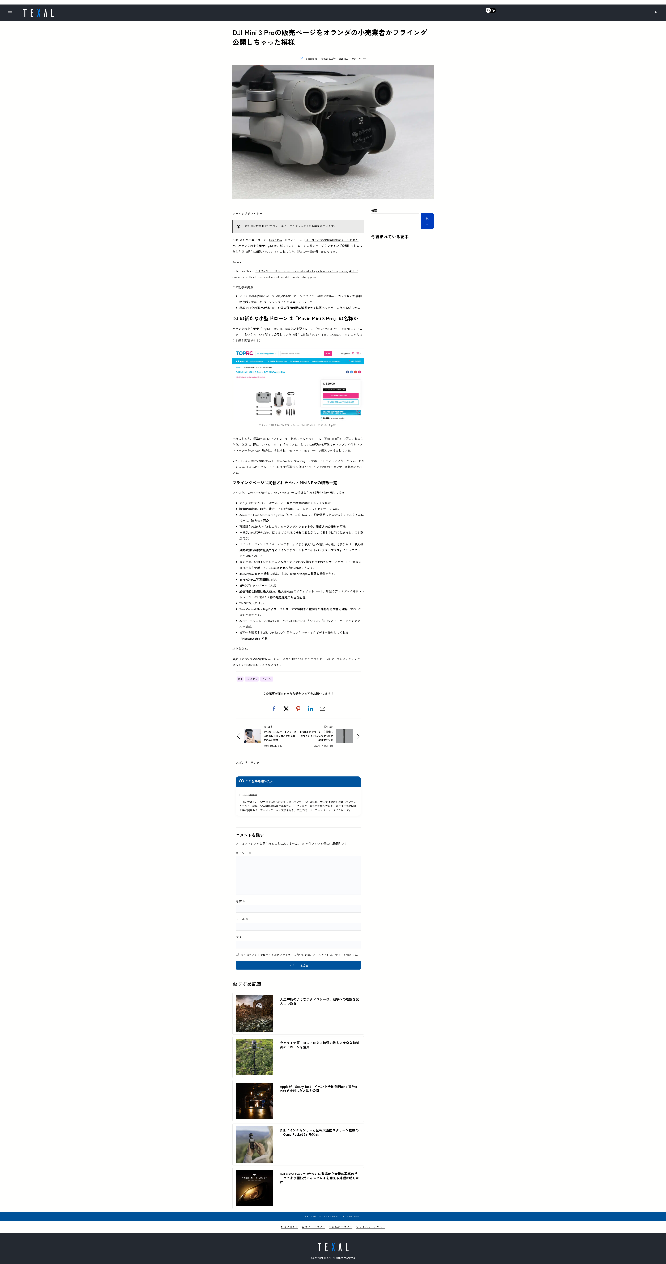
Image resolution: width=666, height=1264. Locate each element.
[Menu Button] (11, 14)
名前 (241, 901)
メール (242, 919)
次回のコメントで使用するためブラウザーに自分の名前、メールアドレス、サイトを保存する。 (300, 955)
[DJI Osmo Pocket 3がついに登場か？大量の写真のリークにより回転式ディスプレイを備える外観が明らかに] (254, 1173)
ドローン (266, 679)
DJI (240, 679)
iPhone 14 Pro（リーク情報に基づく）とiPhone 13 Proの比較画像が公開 (316, 736)
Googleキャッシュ (341, 334)
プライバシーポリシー (370, 1227)
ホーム (236, 213)
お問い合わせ (289, 1227)
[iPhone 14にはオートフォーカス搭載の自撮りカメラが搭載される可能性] (252, 732)
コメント (243, 853)
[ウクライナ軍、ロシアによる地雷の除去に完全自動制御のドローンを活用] (254, 1042)
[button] (274, 708)
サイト (240, 937)
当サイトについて (313, 1227)
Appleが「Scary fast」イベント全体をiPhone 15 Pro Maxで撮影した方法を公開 (318, 1088)
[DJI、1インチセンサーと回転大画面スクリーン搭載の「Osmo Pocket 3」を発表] (254, 1129)
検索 (374, 210)
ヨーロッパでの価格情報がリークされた (331, 240)
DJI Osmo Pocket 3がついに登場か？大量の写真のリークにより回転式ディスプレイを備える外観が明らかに (319, 1178)
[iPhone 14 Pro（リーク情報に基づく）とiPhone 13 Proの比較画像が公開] (344, 732)
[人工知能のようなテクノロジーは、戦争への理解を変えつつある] (254, 998)
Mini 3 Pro (252, 679)
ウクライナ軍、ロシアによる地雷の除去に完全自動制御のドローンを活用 (319, 1044)
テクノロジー (359, 58)
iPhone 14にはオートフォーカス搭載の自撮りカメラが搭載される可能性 (280, 736)
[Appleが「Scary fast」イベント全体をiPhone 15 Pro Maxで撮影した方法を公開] (254, 1085)
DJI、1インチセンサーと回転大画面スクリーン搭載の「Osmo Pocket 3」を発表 (319, 1132)
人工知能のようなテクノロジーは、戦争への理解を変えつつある (319, 1001)
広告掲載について (340, 1227)
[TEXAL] (38, 10)
